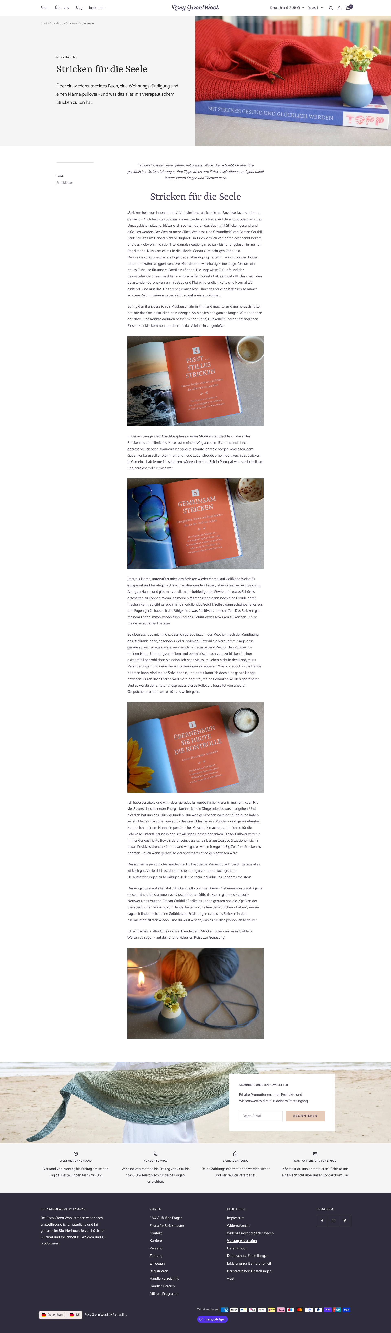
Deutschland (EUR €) (285, 8)
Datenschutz (237, 1248)
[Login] (339, 8)
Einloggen (157, 1264)
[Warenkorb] (348, 8)
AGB (230, 1279)
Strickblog (56, 23)
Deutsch (313, 8)
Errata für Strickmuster (167, 1226)
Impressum (235, 1218)
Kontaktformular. (336, 1175)
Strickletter (66, 57)
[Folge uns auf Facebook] (322, 1220)
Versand (156, 1248)
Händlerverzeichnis (164, 1279)
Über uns (62, 8)
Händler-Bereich (162, 1286)
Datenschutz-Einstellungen (248, 1256)
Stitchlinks (207, 895)
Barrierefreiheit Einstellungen (249, 1271)
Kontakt (156, 1233)
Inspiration (97, 8)
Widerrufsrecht (238, 1226)
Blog (79, 8)
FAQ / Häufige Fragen (166, 1218)
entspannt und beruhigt (145, 585)
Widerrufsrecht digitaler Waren (250, 1233)
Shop (44, 8)
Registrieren (159, 1271)
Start (44, 23)
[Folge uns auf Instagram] (333, 1220)
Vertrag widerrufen (242, 1241)
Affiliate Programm (164, 1294)
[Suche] (331, 8)
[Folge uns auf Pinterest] (344, 1220)
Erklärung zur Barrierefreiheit (249, 1264)
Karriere (156, 1241)
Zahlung (156, 1256)
